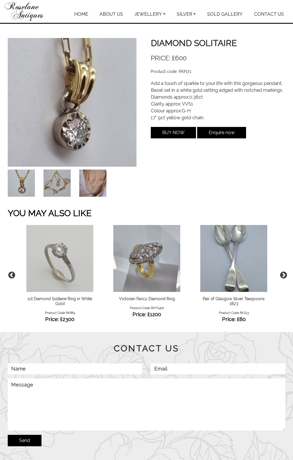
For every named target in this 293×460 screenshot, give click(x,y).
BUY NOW (173, 132)
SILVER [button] (184, 14)
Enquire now (222, 132)
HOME (81, 14)
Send (24, 440)
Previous (10, 274)
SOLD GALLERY (225, 14)
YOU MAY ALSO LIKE (50, 213)
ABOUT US (111, 14)
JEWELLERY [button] (148, 14)
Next (282, 274)
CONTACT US (269, 14)
